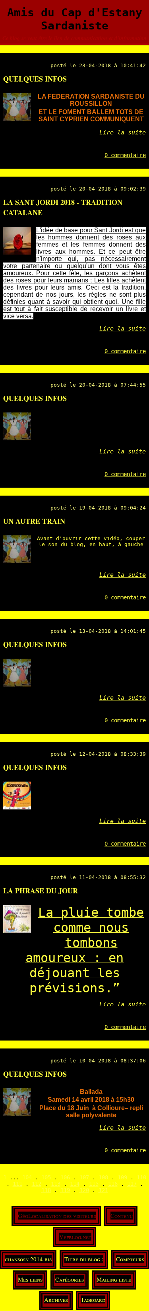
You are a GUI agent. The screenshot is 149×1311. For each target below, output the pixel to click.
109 (122, 1177)
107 (84, 1177)
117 (132, 1184)
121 (103, 1190)
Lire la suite (122, 132)
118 (46, 1190)
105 (46, 1177)
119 (65, 1190)
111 (17, 1184)
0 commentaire (125, 155)
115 (94, 1184)
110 (141, 1177)
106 (65, 1177)
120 (84, 1190)
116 (113, 1184)
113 (55, 1184)
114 (74, 1184)
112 (36, 1184)
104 (27, 1177)
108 (103, 1177)
